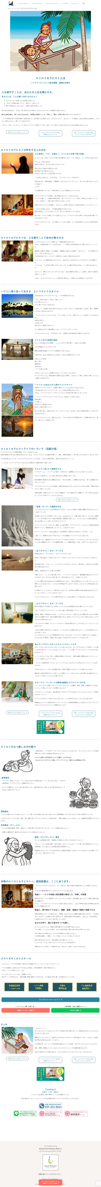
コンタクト (74, 3)
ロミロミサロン (37, 3)
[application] (28, 3)
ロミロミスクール (52, 3)
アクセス (65, 3)
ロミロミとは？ (23, 3)
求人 (83, 3)
